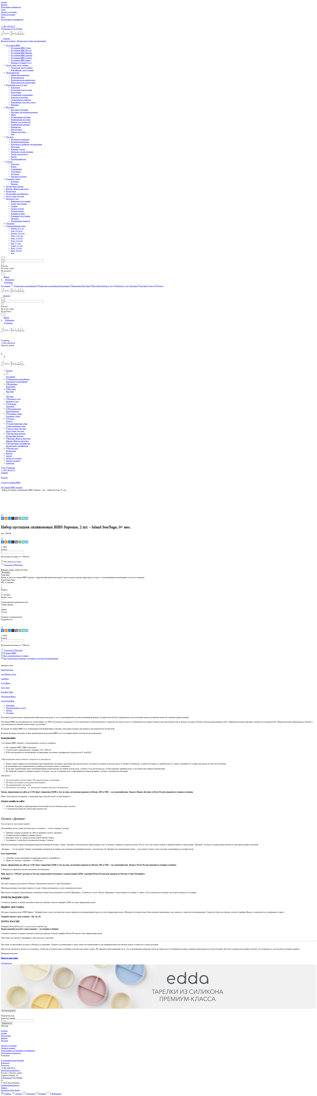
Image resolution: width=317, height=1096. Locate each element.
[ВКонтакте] (2, 518)
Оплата (9, 710)
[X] (12, 518)
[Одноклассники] (5, 518)
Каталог (4, 1031)
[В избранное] (2, 512)
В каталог (5, 1011)
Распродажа (6, 1036)
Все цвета (6, 572)
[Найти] (3, 273)
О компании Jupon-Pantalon (12, 1060)
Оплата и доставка (9, 1045)
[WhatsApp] (19, 518)
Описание (10, 705)
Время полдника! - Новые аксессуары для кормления (23, 41)
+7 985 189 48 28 (8, 26)
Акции (4, 1033)
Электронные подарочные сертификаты (18, 1050)
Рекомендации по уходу (16, 708)
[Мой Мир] (9, 518)
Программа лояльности (11, 1053)
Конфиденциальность (10, 1085)
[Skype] (23, 518)
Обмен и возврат (8, 1048)
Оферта (4, 1088)
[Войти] (2, 351)
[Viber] (16, 518)
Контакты (5, 1063)
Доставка (10, 713)
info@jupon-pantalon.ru (10, 1070)
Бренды (4, 1038)
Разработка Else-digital (10, 1090)
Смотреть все (6, 963)
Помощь (4, 1040)
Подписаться (7, 1023)
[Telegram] (26, 518)
